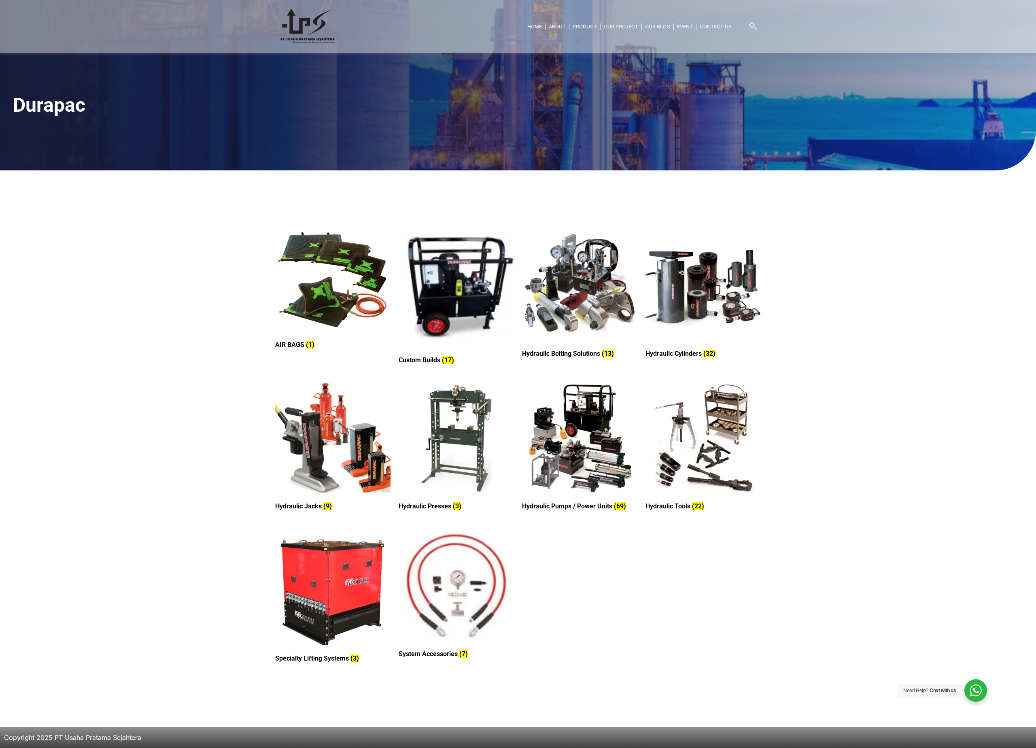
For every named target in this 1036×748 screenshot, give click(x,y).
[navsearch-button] (753, 27)
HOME (534, 26)
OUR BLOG (657, 26)
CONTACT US (716, 26)
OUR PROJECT (621, 26)
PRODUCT (585, 26)
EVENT (685, 26)
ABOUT (557, 26)
